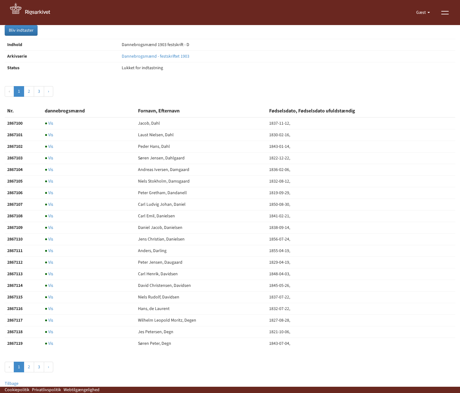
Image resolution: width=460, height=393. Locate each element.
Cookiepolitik (17, 390)
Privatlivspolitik (46, 390)
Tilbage (11, 383)
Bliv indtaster (21, 30)
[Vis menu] (445, 13)
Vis (49, 123)
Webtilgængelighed (82, 390)
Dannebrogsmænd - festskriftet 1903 (155, 56)
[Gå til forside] (33, 12)
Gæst (421, 12)
